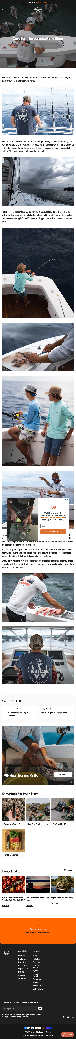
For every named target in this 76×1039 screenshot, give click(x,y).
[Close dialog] (66, 500)
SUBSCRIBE (53, 531)
